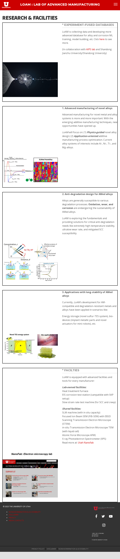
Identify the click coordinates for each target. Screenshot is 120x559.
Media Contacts (16, 520)
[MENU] (115, 4)
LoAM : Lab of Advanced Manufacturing (60, 4)
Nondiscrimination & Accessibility (25, 512)
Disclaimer (13, 514)
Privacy (12, 517)
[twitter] (103, 516)
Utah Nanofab (86, 442)
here (101, 39)
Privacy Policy (38, 549)
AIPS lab (90, 49)
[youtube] (111, 516)
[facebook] (96, 516)
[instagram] (104, 525)
